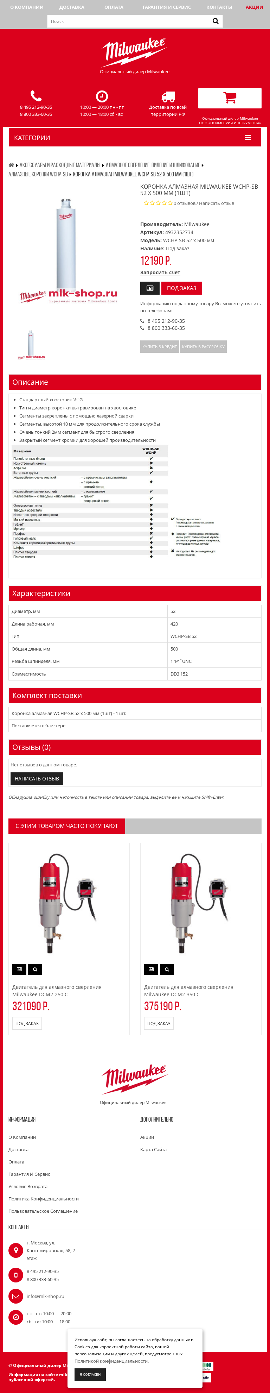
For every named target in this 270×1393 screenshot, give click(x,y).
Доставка (71, 7)
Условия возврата (27, 1186)
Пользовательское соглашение (43, 1211)
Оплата (113, 7)
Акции (254, 7)
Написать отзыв (216, 203)
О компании (27, 7)
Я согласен (90, 1374)
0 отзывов (184, 203)
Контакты (219, 7)
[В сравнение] (150, 288)
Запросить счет (160, 272)
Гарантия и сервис (167, 7)
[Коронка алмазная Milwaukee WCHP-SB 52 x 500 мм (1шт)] (32, 343)
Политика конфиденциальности (43, 1199)
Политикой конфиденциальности (111, 1361)
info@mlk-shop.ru (45, 1296)
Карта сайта (153, 1149)
